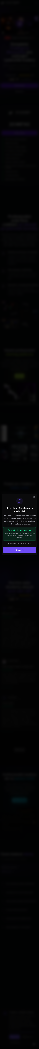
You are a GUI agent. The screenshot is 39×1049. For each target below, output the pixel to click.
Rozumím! (20, 550)
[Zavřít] (34, 497)
